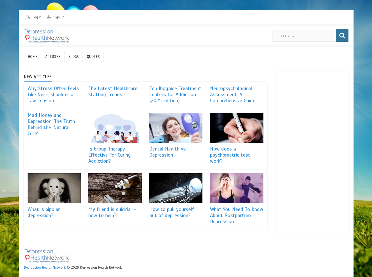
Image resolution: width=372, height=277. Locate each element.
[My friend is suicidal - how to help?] (115, 188)
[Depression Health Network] (47, 35)
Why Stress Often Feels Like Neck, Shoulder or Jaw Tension (53, 94)
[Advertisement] (300, 152)
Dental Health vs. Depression (168, 152)
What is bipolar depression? (44, 212)
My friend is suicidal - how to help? (112, 212)
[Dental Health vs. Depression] (176, 128)
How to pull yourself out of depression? (171, 212)
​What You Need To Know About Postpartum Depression (236, 215)
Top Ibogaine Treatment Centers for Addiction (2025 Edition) (175, 94)
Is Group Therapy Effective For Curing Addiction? (109, 155)
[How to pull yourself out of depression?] (176, 188)
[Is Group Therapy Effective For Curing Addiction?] (115, 128)
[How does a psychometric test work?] (236, 128)
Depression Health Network (45, 267)
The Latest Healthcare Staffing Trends (112, 91)
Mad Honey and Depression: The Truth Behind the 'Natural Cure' (51, 124)
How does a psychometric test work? (230, 155)
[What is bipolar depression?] (54, 188)
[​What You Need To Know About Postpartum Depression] (236, 188)
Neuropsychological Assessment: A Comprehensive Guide (232, 94)
